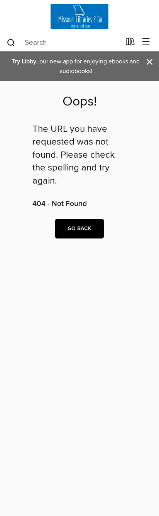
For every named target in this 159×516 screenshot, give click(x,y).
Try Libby (24, 62)
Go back (79, 228)
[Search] (11, 42)
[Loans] (130, 43)
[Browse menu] (146, 42)
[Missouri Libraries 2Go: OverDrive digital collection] (79, 16)
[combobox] (63, 42)
